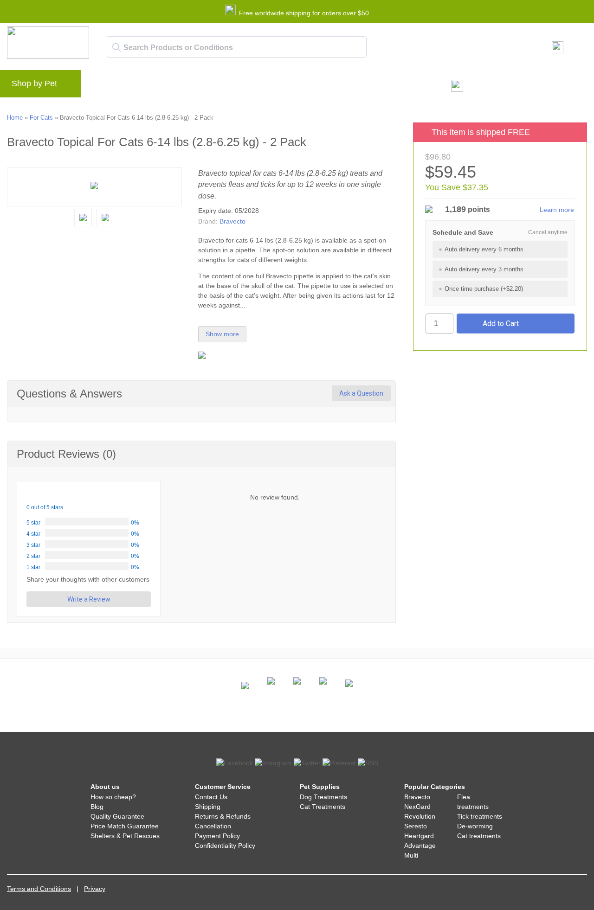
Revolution (419, 816)
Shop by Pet (34, 83)
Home (15, 117)
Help (239, 86)
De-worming (475, 826)
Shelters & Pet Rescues (125, 836)
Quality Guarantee (117, 816)
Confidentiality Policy (225, 845)
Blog (141, 86)
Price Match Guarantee (124, 826)
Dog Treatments (323, 797)
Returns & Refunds (223, 816)
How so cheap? (113, 797)
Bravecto (232, 221)
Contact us (277, 86)
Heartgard (419, 836)
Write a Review (88, 599)
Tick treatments (479, 816)
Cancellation (213, 826)
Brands (108, 86)
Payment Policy (217, 836)
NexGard (417, 806)
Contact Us (211, 797)
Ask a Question (361, 393)
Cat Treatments (322, 806)
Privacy (94, 888)
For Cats (41, 117)
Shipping (207, 806)
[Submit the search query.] (116, 47)
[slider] (48, 495)
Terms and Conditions (39, 888)
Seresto (415, 826)
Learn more (557, 209)
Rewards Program (190, 86)
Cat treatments (479, 836)
